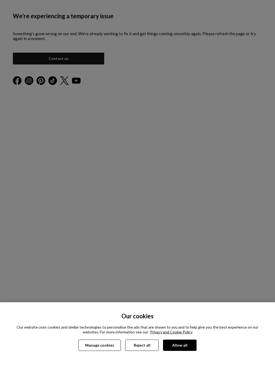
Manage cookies (99, 345)
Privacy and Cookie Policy (171, 332)
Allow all (179, 345)
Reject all (142, 345)
